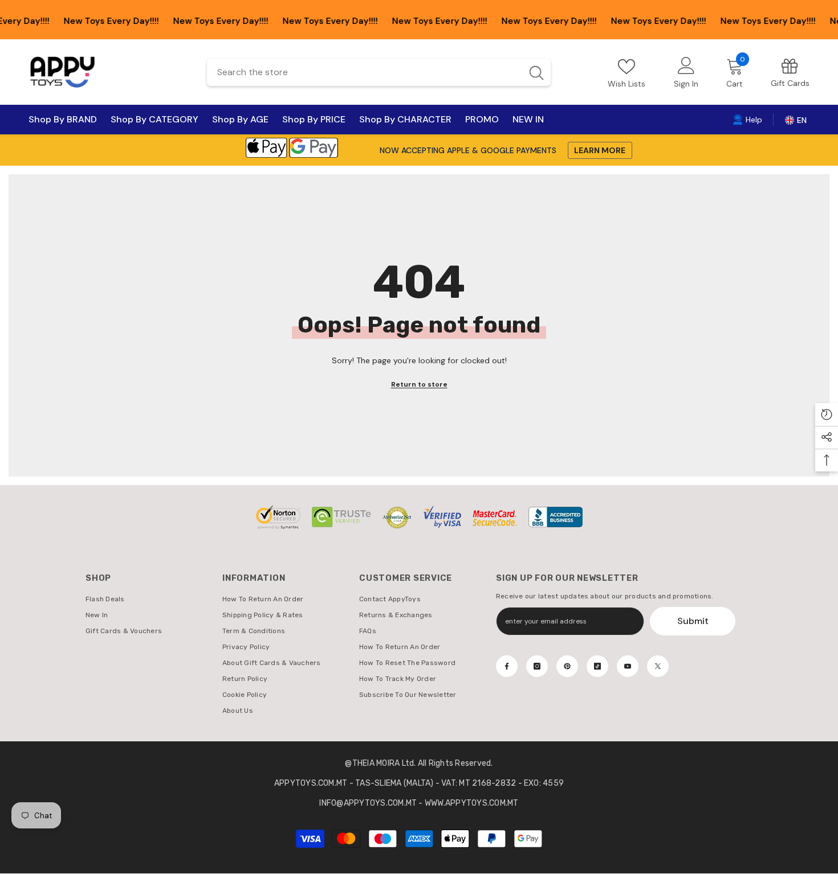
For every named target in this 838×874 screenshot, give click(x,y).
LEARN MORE (599, 150)
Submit (693, 621)
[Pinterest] (567, 666)
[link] (790, 72)
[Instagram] (537, 666)
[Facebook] (507, 666)
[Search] (379, 72)
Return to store (419, 384)
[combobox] (364, 72)
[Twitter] (658, 666)
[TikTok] (597, 666)
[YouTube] (627, 666)
